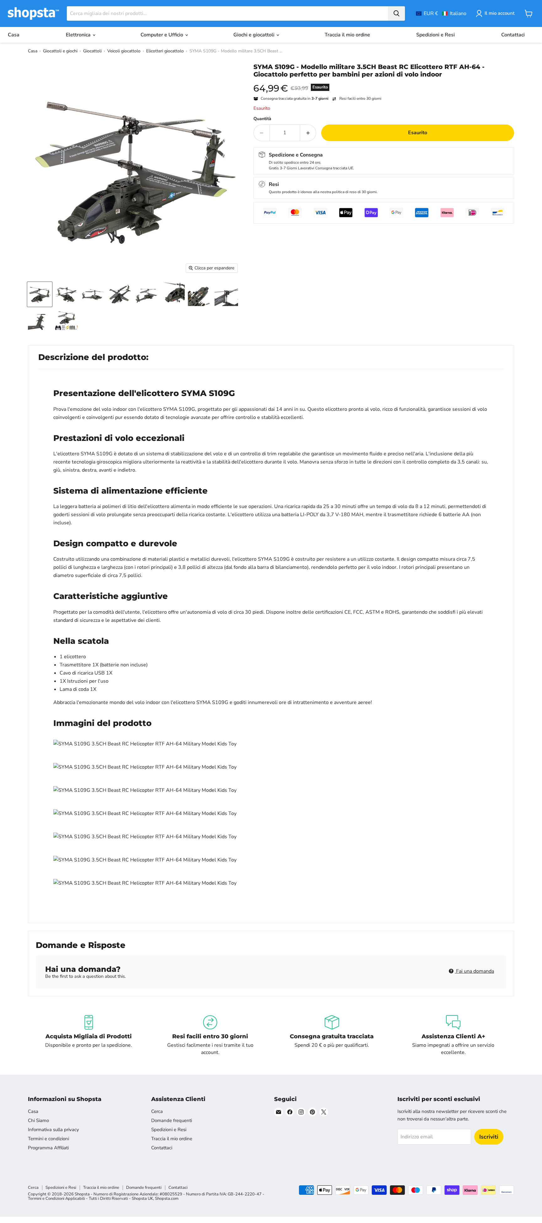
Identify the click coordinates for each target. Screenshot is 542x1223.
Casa (13, 34)
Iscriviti (488, 1137)
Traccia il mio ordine (347, 34)
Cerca (157, 1111)
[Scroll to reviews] (383, 82)
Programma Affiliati (48, 1148)
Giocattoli (92, 51)
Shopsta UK (142, 1198)
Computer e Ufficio (162, 34)
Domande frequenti (171, 1120)
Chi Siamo (38, 1120)
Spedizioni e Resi (435, 34)
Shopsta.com (166, 1198)
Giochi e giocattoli (254, 34)
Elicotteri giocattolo (165, 51)
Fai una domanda (474, 971)
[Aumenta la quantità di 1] (308, 132)
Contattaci (513, 34)
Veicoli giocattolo (124, 51)
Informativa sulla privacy (53, 1129)
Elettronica (79, 34)
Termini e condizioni (48, 1139)
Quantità (262, 118)
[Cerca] (396, 13)
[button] (441, 13)
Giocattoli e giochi (60, 51)
